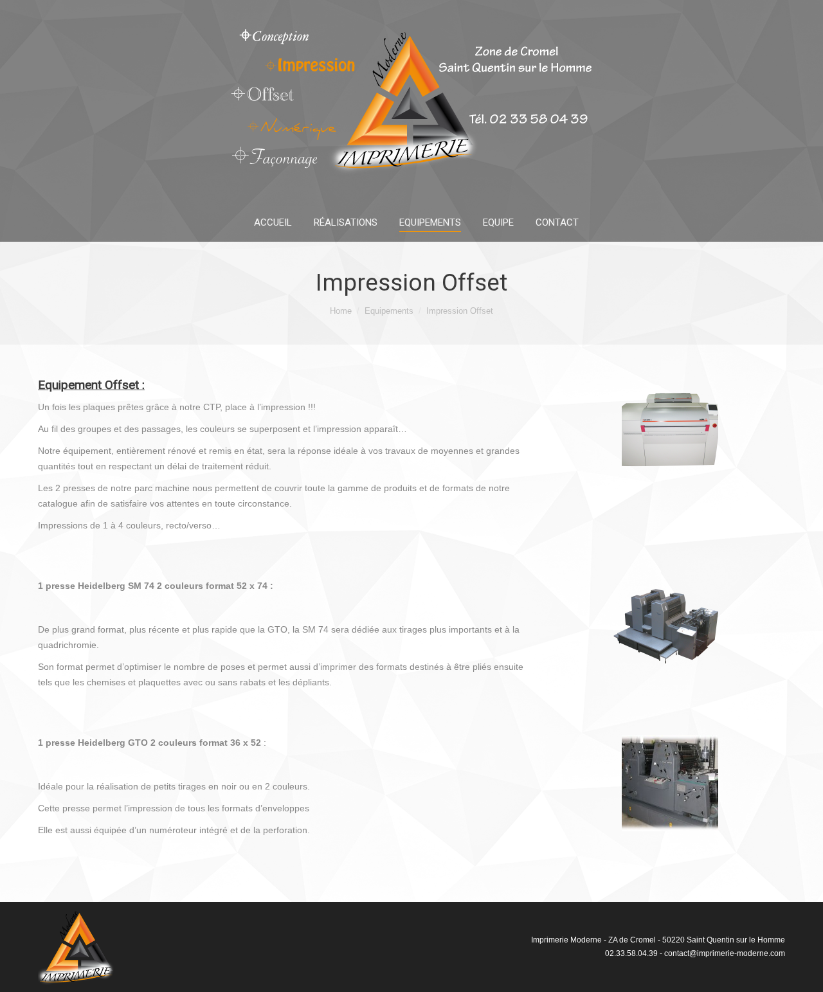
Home (341, 311)
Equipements (389, 311)
